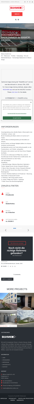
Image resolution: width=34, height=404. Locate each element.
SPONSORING (6, 360)
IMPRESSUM (5, 362)
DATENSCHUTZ (6, 364)
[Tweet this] (10, 266)
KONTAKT (5, 366)
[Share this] (8, 266)
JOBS (3, 357)
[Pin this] (15, 266)
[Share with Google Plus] (12, 266)
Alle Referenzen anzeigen (17, 243)
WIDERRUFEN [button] (20, 400)
